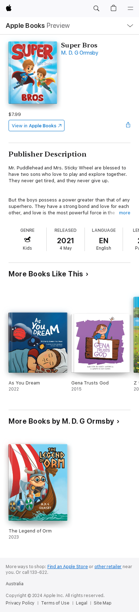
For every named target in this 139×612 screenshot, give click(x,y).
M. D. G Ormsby (79, 53)
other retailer (108, 566)
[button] (96, 8)
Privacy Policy (20, 603)
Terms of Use (55, 603)
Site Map (103, 603)
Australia (15, 583)
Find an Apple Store (67, 566)
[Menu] (130, 8)
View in (34, 125)
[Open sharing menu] (128, 125)
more (124, 212)
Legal (81, 603)
